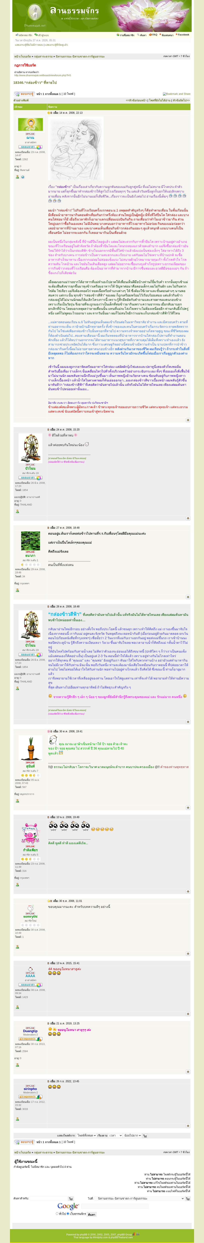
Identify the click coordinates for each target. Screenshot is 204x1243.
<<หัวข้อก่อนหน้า (136, 100)
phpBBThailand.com (122, 1237)
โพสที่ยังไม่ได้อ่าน (160, 100)
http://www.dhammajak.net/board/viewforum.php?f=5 (42, 75)
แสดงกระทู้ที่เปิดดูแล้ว (56, 44)
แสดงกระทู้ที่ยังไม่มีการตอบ (29, 44)
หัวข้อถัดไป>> (181, 100)
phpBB (83, 1234)
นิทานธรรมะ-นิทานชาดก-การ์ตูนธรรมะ (80, 56)
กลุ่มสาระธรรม (43, 56)
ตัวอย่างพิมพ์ (21, 100)
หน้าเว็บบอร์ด (22, 56)
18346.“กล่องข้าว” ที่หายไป (35, 83)
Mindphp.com (100, 1237)
